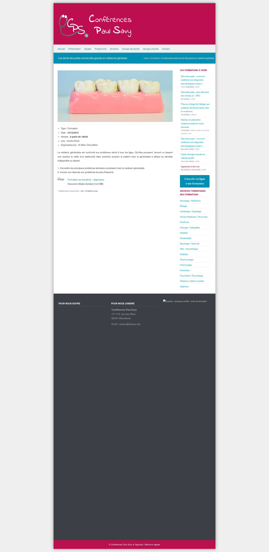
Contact (166, 48)
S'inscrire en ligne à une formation (194, 181)
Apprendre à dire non (190, 166)
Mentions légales (152, 544)
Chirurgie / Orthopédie (190, 227)
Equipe (87, 48)
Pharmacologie (186, 259)
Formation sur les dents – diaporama (86, 179)
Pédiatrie (184, 254)
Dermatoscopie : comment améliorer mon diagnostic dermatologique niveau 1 (193, 80)
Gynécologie (185, 238)
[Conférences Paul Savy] (136, 24)
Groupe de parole (130, 48)
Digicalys (139, 544)
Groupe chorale (150, 48)
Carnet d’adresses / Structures (194, 216)
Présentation (74, 48)
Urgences (184, 286)
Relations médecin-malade (192, 280)
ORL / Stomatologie (89, 191)
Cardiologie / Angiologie (190, 211)
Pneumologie (186, 264)
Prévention (185, 270)
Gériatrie (184, 232)
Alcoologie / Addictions (190, 200)
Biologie (183, 206)
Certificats (184, 222)
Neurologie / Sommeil (189, 243)
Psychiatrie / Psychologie (191, 275)
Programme (100, 48)
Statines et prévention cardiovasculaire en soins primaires (192, 123)
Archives (114, 48)
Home (146, 58)
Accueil (61, 48)
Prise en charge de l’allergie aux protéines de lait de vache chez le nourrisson (195, 107)
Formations (155, 58)
